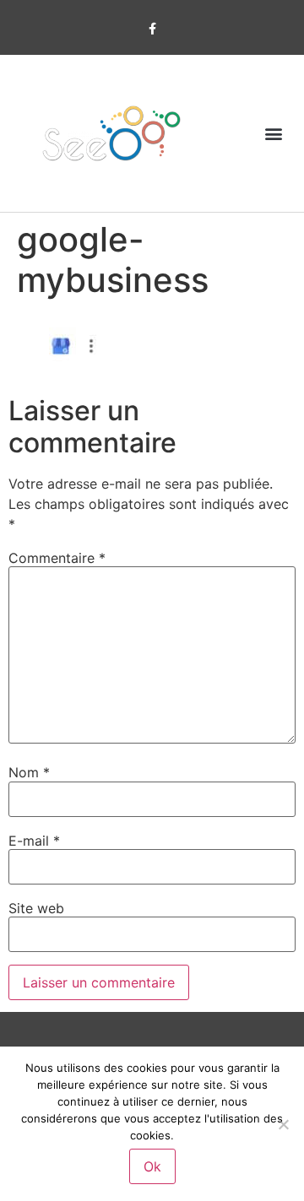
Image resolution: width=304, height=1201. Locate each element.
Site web (36, 908)
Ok (152, 1166)
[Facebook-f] (151, 29)
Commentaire (57, 558)
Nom (29, 772)
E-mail (34, 840)
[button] (273, 133)
